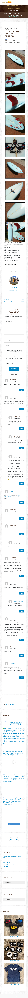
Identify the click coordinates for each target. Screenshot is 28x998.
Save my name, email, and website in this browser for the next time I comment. (15, 351)
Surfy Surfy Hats (14, 936)
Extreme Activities (8, 496)
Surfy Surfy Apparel (14, 984)
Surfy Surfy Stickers (14, 960)
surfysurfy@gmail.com (14, 8)
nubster (6, 28)
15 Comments (17, 42)
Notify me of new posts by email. (14, 363)
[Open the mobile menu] (24, 2)
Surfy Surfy (12, 40)
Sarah (11, 491)
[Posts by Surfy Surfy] (6, 40)
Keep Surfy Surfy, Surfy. (8, 864)
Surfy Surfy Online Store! (10, 264)
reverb (11, 619)
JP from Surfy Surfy (18, 601)
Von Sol (10, 28)
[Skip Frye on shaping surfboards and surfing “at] (14, 762)
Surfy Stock (7, 29)
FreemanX (19, 495)
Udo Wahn (12, 663)
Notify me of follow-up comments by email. (14, 359)
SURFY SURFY (7, 862)
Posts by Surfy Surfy (13, 290)
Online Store (14, 10)
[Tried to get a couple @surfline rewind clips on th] (14, 785)
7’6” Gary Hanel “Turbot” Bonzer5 (11, 860)
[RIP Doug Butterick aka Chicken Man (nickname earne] (14, 739)
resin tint (15, 28)
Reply (21, 390)
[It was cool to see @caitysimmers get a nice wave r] (14, 808)
